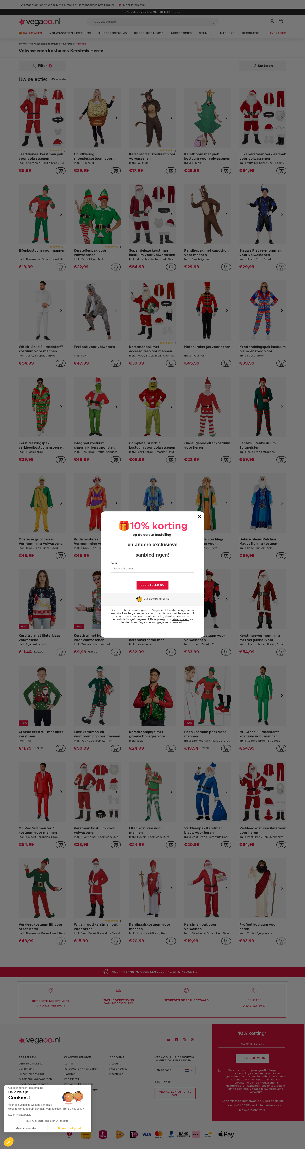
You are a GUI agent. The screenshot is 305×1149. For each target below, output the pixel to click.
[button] (9, 1142)
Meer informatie (26, 1128)
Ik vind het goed (69, 1128)
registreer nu (152, 585)
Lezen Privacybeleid (19, 1114)
